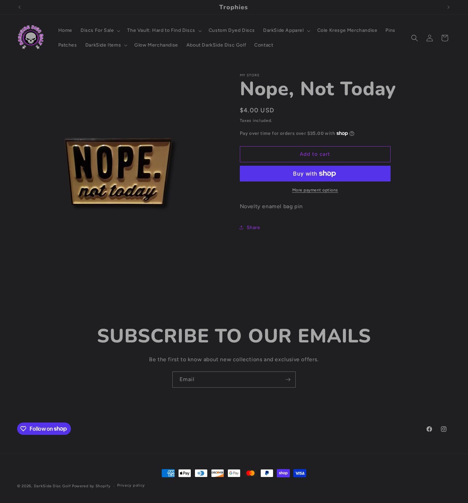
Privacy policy (131, 485)
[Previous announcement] (19, 7)
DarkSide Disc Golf (52, 486)
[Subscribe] (287, 380)
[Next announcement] (448, 7)
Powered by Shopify (91, 486)
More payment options (315, 190)
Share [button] (253, 227)
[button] (99, 30)
